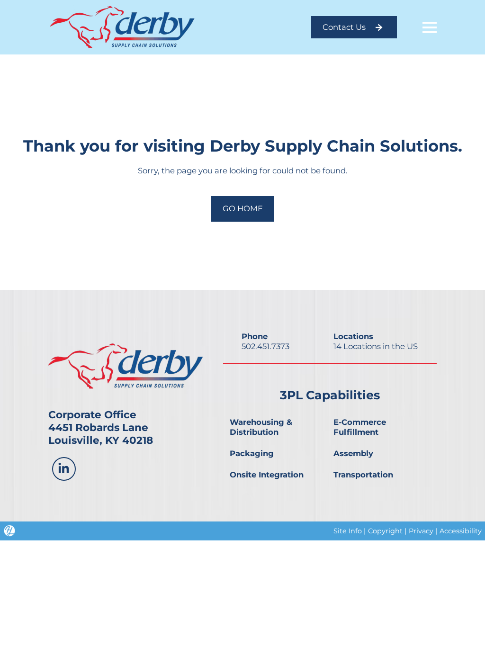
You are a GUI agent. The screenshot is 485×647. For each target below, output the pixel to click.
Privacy (421, 531)
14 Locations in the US (375, 346)
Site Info (347, 531)
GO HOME (243, 208)
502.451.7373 (265, 346)
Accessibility (461, 531)
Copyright (385, 531)
